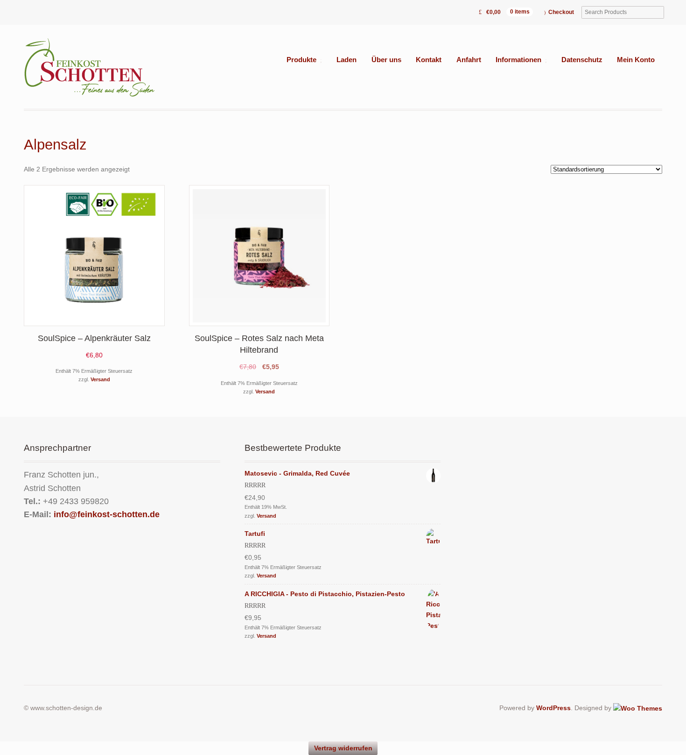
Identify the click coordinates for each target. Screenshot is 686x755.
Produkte (301, 60)
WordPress (553, 708)
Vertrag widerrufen (343, 748)
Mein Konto (636, 60)
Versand (100, 379)
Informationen (518, 60)
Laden (346, 60)
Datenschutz (581, 60)
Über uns (386, 60)
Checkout (561, 12)
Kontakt (428, 60)
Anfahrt (468, 60)
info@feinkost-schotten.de (107, 514)
